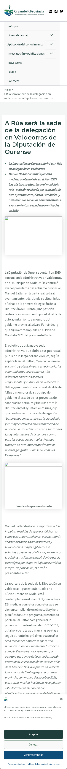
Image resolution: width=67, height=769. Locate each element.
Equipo (11, 72)
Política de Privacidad (37, 763)
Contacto (13, 81)
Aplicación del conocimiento (25, 44)
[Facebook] (56, 11)
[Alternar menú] (50, 35)
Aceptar (33, 734)
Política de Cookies (16, 763)
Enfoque (12, 26)
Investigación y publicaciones (26, 53)
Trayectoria (14, 62)
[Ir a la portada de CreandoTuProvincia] (24, 10)
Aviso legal (55, 763)
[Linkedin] (50, 11)
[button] (61, 699)
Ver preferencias (33, 755)
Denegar (33, 744)
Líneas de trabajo (18, 35)
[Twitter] (61, 11)
